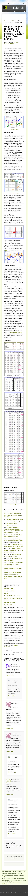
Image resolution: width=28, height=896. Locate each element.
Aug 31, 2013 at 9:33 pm (12, 761)
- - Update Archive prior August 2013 (11, 11)
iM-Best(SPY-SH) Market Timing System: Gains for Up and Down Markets (13, 550)
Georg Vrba (19, 856)
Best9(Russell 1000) (9, 591)
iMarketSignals (6, 892)
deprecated (10, 20)
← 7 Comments (14, 857)
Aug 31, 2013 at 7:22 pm (15, 704)
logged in (14, 845)
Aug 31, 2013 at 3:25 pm (15, 666)
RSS (5, 3)
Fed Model (7, 114)
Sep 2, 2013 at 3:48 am (12, 804)
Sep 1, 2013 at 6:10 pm (15, 781)
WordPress (25, 892)
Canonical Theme (14, 892)
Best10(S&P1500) (8, 588)
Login (23, 3)
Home (5, 20)
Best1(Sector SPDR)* (9, 602)
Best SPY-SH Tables (17, 652)
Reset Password (16, 3)
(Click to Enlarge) (14, 129)
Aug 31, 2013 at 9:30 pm (15, 735)
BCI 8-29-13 (9, 650)
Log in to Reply (9, 675)
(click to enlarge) (14, 504)
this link (6, 609)
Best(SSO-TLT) (8, 605)
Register (9, 3)
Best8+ (6, 593)
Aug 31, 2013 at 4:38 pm (12, 685)
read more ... (5, 877)
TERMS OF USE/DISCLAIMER (13, 888)
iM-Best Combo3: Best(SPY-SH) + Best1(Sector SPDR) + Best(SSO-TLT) (13, 564)
